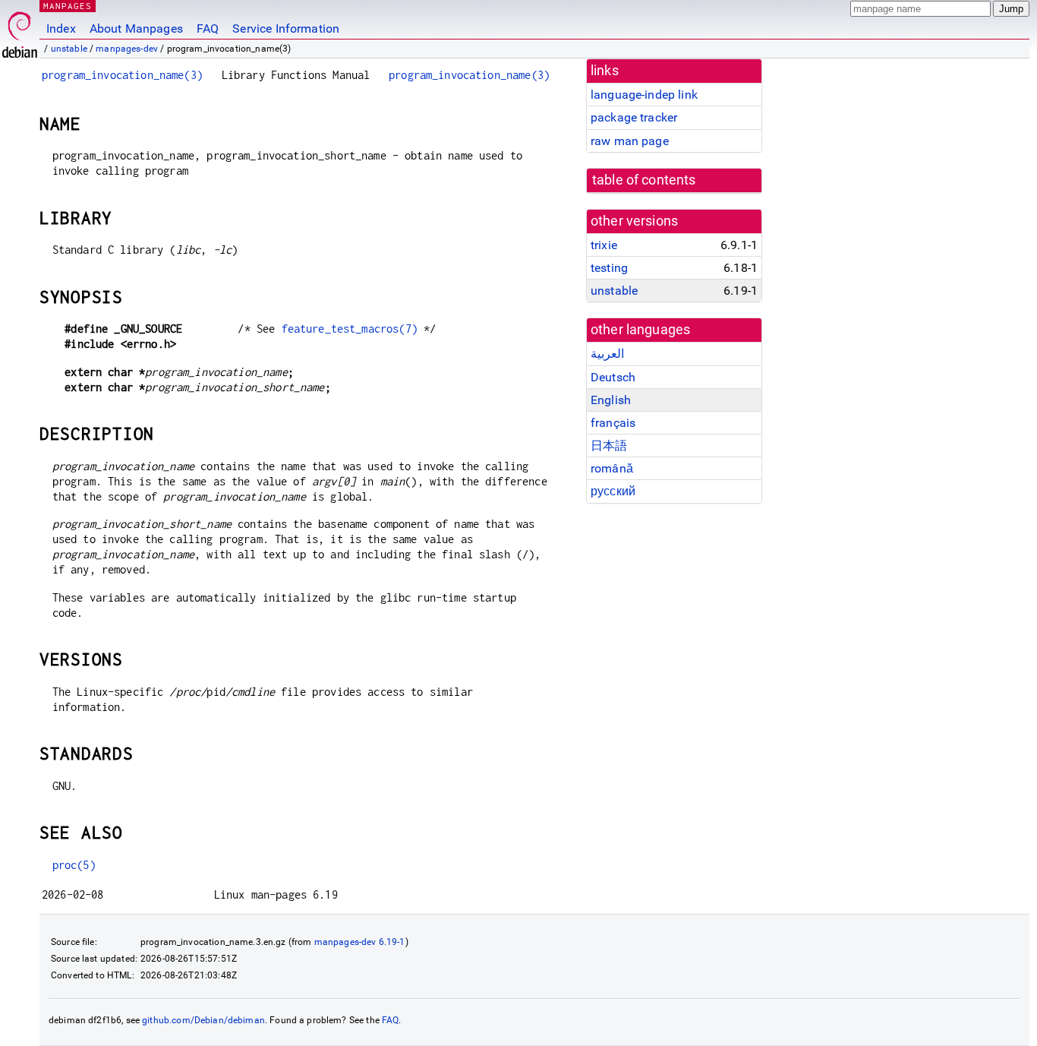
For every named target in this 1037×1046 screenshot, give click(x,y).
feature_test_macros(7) (350, 328)
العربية (607, 353)
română (612, 468)
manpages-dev (127, 48)
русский (613, 491)
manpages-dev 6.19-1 (359, 942)
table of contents (644, 180)
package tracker (634, 117)
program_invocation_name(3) (122, 74)
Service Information (285, 28)
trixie (604, 245)
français (613, 423)
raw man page (630, 141)
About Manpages (136, 28)
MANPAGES (67, 6)
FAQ (208, 28)
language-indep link (644, 94)
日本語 (609, 445)
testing (609, 268)
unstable (69, 48)
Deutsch (613, 377)
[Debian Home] (20, 31)
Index (61, 28)
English (611, 400)
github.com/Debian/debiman (203, 1020)
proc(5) (74, 864)
